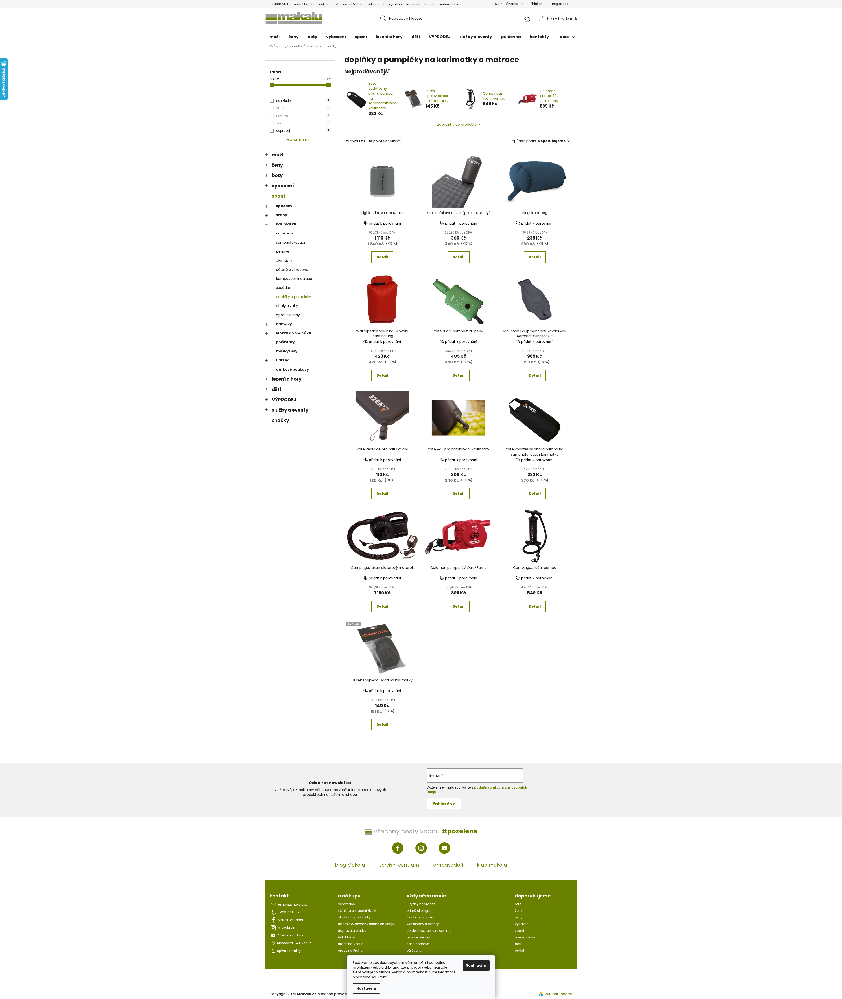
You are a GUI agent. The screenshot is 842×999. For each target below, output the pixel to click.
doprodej (302, 130)
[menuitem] (274, 36)
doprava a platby (352, 930)
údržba (283, 360)
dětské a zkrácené (292, 269)
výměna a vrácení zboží (407, 4)
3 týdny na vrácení (421, 904)
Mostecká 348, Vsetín (294, 943)
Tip (302, 123)
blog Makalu (350, 865)
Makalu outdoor (290, 920)
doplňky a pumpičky (293, 296)
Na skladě (302, 101)
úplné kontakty (289, 951)
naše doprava (418, 944)
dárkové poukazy (292, 369)
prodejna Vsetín (350, 944)
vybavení (283, 185)
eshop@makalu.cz (293, 904)
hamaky (284, 324)
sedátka (283, 287)
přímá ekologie (419, 910)
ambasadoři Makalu (445, 4)
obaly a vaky (287, 305)
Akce (302, 108)
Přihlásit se (444, 803)
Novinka (302, 115)
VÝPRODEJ (284, 399)
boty (277, 175)
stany (281, 215)
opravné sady (288, 315)
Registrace (560, 4)
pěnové (282, 251)
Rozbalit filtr (299, 140)
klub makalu (492, 865)
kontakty (300, 4)
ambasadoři (448, 865)
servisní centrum (399, 865)
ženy (277, 165)
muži (277, 155)
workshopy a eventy (423, 924)
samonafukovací (290, 242)
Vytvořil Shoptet (559, 994)
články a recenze (420, 917)
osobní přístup (418, 937)
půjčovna (414, 950)
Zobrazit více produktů (457, 124)
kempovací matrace (294, 278)
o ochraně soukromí (370, 977)
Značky (280, 420)
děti (276, 389)
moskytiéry (286, 351)
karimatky (286, 224)
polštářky (285, 342)
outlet (519, 950)
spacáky (284, 205)
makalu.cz (286, 927)
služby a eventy (290, 410)
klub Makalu (320, 4)
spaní (278, 196)
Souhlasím (476, 965)
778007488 (280, 4)
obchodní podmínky (354, 917)
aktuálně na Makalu (349, 4)
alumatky (284, 260)
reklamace (376, 4)
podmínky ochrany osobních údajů (366, 924)
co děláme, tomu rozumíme (429, 930)
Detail (382, 257)
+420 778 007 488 (292, 912)
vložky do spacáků (293, 333)
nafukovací (285, 233)
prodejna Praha (350, 950)
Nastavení (366, 988)
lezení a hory (287, 379)
